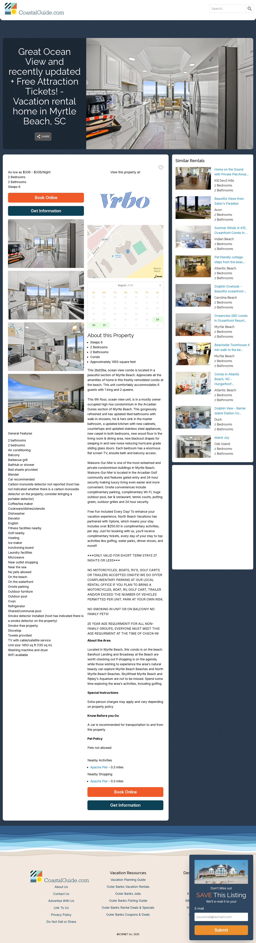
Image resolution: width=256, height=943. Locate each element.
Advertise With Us (61, 901)
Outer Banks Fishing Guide (128, 900)
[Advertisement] (213, 492)
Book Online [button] (46, 197)
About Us (61, 887)
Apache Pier (99, 767)
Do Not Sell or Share (61, 921)
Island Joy (221, 437)
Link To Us (61, 908)
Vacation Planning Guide (128, 880)
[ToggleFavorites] (160, 167)
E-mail (199, 908)
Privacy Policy (61, 915)
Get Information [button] (46, 210)
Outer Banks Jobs (128, 893)
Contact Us (61, 894)
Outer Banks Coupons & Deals (128, 914)
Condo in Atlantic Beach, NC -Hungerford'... (226, 379)
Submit (221, 930)
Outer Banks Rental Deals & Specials (128, 907)
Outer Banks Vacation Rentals (128, 886)
